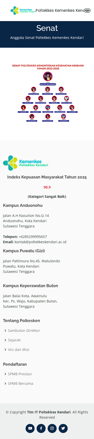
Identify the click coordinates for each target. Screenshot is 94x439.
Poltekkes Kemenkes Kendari (58, 10)
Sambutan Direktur (24, 330)
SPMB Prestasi (20, 374)
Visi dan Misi (18, 349)
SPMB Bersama (20, 383)
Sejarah (14, 340)
